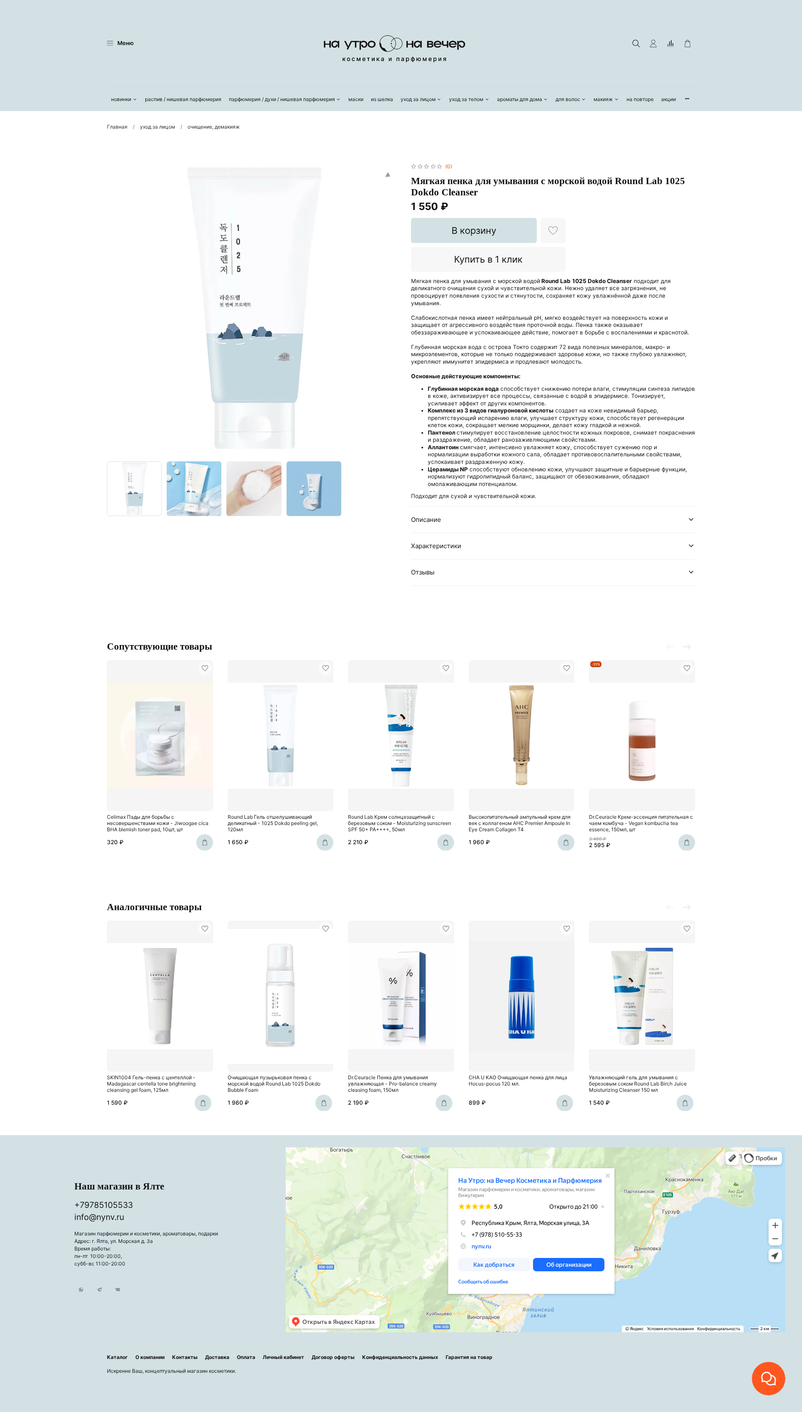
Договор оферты (333, 1357)
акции (668, 99)
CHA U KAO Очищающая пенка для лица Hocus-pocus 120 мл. (518, 1080)
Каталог (117, 1357)
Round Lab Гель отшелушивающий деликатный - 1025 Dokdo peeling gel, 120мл (273, 823)
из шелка (382, 99)
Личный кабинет (283, 1357)
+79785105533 (103, 1205)
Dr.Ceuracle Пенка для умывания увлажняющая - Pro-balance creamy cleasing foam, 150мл (392, 1083)
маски (355, 99)
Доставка (217, 1357)
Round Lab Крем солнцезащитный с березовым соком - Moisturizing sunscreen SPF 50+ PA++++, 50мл (399, 823)
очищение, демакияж (214, 127)
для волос (568, 99)
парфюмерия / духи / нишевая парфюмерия (282, 99)
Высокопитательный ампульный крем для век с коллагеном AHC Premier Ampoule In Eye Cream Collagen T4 (520, 823)
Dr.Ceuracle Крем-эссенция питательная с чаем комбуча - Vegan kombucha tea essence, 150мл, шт (641, 823)
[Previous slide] (116, 309)
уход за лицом (418, 99)
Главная (117, 127)
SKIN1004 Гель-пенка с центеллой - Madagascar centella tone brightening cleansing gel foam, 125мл (151, 1083)
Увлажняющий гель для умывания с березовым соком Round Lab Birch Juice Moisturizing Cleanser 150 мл (638, 1083)
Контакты (185, 1357)
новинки (121, 99)
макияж (603, 99)
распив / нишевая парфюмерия (183, 99)
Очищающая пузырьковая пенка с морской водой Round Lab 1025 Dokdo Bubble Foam (274, 1083)
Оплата (246, 1357)
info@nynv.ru (99, 1217)
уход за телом (466, 99)
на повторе (640, 99)
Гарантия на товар (469, 1357)
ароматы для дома (519, 99)
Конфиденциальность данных (400, 1357)
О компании (150, 1357)
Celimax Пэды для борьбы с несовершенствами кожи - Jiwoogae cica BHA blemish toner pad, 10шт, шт (157, 823)
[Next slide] (390, 309)
